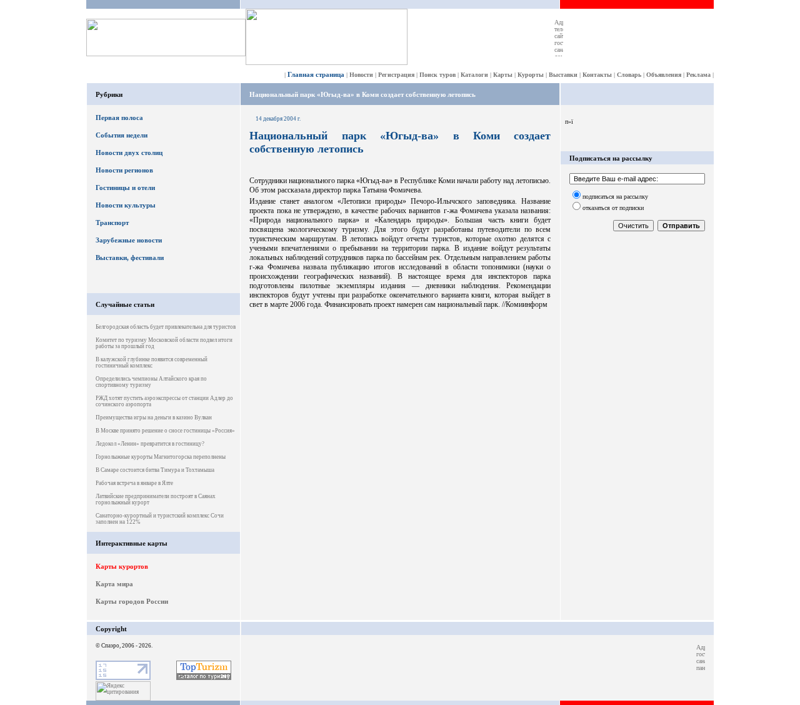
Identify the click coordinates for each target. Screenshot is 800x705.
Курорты (531, 74)
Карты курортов (122, 566)
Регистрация (396, 74)
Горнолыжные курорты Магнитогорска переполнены (161, 457)
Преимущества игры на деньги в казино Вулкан (154, 417)
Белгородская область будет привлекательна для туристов (166, 327)
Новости (361, 74)
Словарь (629, 74)
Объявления (663, 74)
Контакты (597, 74)
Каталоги (474, 74)
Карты (502, 74)
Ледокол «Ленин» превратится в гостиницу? (150, 444)
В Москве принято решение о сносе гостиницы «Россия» (165, 431)
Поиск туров (437, 74)
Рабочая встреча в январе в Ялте (134, 483)
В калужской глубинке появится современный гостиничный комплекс (152, 362)
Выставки (563, 74)
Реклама (698, 74)
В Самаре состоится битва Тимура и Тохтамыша (155, 470)
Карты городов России (132, 601)
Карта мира (114, 584)
